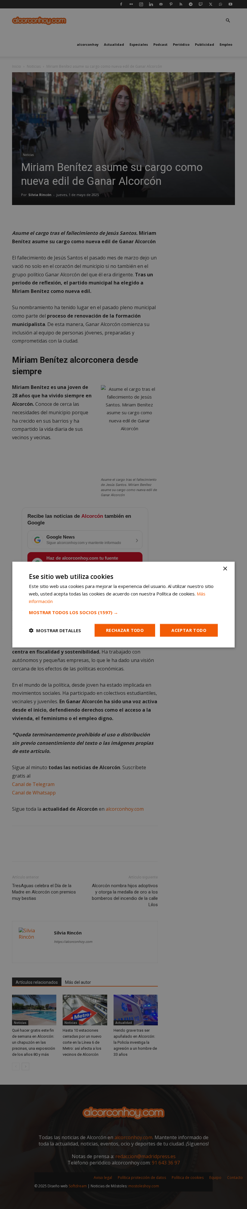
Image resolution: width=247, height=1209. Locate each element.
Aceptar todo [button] (188, 630)
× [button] (225, 569)
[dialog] (123, 604)
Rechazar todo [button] (125, 630)
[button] (123, 612)
